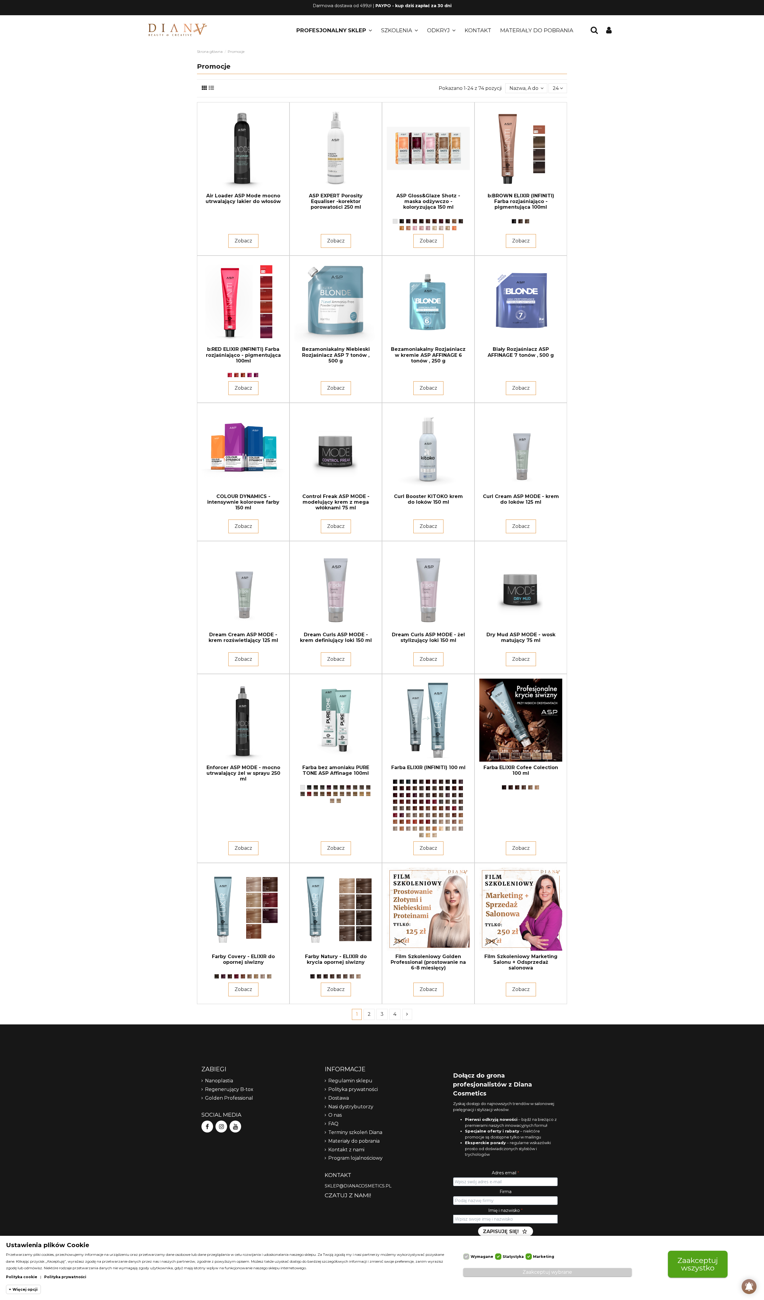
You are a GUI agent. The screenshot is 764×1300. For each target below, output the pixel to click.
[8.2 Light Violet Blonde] (428, 815)
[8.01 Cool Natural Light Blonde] (414, 815)
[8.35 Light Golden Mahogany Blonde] (454, 815)
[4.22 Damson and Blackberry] (460, 781)
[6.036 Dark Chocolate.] (434, 795)
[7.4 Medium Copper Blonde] (421, 808)
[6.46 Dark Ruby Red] (414, 801)
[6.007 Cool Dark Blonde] (361, 787)
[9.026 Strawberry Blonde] (454, 821)
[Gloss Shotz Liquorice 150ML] (401, 221)
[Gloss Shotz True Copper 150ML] (434, 221)
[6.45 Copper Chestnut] (408, 801)
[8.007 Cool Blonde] (342, 794)
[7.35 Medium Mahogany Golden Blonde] (414, 808)
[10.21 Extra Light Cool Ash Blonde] (460, 828)
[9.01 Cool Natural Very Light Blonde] (447, 821)
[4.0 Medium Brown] (315, 787)
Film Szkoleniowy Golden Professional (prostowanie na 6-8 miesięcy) (428, 962)
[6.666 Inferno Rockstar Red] (434, 801)
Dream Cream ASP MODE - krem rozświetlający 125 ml (243, 637)
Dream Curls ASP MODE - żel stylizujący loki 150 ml (428, 637)
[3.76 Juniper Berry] (434, 781)
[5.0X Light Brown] (332, 976)
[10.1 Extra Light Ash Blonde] (447, 828)
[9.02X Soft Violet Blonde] (262, 976)
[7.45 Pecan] (441, 808)
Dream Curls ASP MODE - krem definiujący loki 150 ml (336, 637)
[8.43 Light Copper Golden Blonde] (395, 821)
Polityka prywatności (353, 1089)
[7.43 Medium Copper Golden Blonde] (428, 808)
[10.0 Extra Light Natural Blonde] (441, 828)
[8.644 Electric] (428, 821)
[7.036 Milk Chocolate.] (460, 801)
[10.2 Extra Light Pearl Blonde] (454, 828)
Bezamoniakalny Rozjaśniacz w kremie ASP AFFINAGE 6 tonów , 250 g (428, 354)
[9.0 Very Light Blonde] (441, 821)
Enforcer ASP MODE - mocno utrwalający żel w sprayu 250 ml (243, 773)
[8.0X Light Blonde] (351, 976)
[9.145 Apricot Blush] (401, 828)
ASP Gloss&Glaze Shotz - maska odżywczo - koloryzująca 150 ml (428, 201)
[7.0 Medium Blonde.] (447, 801)
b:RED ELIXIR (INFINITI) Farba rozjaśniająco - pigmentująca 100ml (243, 354)
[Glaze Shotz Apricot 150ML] (454, 228)
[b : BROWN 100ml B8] (527, 221)
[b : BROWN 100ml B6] (520, 221)
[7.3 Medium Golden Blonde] (408, 808)
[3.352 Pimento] (428, 781)
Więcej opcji (25, 1289)
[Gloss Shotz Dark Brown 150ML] (447, 221)
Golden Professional (229, 1098)
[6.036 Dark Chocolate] (368, 787)
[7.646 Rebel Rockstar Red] (454, 808)
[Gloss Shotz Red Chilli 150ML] (441, 221)
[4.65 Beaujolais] (328, 787)
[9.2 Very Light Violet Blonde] (332, 800)
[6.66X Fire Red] (236, 976)
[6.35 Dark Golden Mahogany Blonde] (395, 801)
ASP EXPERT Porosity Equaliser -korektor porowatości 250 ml (336, 201)
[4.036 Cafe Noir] (454, 781)
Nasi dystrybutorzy (350, 1107)
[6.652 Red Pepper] (421, 801)
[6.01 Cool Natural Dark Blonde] (428, 795)
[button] (334, 30)
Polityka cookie (21, 1277)
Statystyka (513, 1256)
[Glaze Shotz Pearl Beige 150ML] (434, 228)
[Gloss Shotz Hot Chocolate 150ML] (421, 221)
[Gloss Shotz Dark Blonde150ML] (454, 221)
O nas (335, 1115)
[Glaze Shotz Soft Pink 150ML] (414, 228)
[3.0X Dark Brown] (319, 976)
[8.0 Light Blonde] (335, 794)
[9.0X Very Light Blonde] (358, 976)
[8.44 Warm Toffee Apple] (408, 821)
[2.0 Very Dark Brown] (414, 781)
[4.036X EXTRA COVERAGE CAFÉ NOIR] (216, 976)
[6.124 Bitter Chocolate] (302, 794)
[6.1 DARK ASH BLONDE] (441, 795)
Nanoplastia (219, 1081)
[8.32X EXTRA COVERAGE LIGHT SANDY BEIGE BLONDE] (256, 976)
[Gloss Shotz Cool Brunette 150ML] (460, 221)
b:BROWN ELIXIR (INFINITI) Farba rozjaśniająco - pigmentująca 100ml (521, 201)
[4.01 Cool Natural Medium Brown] (447, 781)
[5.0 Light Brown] (335, 787)
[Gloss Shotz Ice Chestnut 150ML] (428, 221)
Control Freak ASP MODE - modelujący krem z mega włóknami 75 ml (335, 502)
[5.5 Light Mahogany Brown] (395, 795)
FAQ (333, 1124)
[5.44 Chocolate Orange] (460, 788)
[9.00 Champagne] (361, 794)
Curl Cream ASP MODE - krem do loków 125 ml (521, 499)
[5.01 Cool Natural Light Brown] (421, 788)
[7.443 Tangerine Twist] (434, 808)
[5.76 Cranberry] (414, 795)
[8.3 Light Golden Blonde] (441, 815)
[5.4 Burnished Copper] (348, 787)
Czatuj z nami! (348, 1195)
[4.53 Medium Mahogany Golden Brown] (401, 788)
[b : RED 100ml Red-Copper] (236, 375)
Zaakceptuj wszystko (697, 1264)
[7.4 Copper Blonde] (328, 794)
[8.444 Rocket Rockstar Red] (414, 821)
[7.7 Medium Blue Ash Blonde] (460, 808)
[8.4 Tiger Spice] (460, 815)
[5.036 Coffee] (342, 787)
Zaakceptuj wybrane (547, 1272)
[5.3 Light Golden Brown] (447, 788)
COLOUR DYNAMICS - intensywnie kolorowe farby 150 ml (243, 502)
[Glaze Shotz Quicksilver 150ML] (441, 228)
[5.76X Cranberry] (223, 976)
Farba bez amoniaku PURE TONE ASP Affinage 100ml (335, 770)
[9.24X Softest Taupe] (269, 976)
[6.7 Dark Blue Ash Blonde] (441, 801)
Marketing (543, 1256)
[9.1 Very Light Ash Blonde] (395, 828)
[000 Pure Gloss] (302, 787)
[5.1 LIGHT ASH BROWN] (434, 788)
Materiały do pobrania (354, 1141)
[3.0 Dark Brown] (421, 781)
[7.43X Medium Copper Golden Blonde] (243, 976)
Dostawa (338, 1098)
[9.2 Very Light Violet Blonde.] (408, 828)
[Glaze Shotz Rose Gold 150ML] (408, 228)
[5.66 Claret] (408, 795)
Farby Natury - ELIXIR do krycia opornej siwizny (336, 959)
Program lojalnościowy (355, 1158)
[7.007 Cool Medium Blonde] (315, 794)
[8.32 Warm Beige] (355, 794)
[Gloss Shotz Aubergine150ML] (408, 221)
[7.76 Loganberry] (401, 815)
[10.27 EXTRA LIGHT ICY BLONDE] (421, 835)
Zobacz (243, 241)
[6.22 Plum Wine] (447, 795)
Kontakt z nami (346, 1150)
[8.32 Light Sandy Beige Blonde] (447, 815)
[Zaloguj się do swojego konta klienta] (609, 30)
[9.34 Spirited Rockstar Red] (434, 828)
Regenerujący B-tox (229, 1089)
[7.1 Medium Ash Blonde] (395, 808)
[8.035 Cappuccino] (421, 815)
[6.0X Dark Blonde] (338, 976)
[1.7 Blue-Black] (408, 781)
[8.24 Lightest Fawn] (434, 815)
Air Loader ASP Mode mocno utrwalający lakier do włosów (243, 198)
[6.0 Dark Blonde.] (421, 795)
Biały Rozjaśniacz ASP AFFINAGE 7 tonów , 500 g (521, 352)
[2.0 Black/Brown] (309, 787)
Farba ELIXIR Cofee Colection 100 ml (520, 770)
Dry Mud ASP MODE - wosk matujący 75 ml (520, 637)
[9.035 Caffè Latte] (368, 794)
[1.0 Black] (395, 781)
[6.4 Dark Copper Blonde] (401, 801)
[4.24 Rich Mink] (395, 788)
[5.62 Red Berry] (401, 795)
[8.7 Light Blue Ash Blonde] (434, 821)
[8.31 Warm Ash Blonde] (348, 794)
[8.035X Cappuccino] (249, 976)
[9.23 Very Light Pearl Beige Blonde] (414, 828)
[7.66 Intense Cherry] (395, 815)
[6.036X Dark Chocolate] (229, 976)
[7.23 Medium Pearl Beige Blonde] (401, 808)
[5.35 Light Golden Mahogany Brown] (454, 788)
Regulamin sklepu (350, 1081)
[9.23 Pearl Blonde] (338, 800)
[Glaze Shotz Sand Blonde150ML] (447, 228)
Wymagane (482, 1256)
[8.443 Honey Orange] (401, 821)
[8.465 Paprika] (421, 821)
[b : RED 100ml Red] (229, 375)
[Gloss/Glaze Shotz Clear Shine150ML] (395, 221)
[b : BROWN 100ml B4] (514, 221)
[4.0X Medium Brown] (325, 976)
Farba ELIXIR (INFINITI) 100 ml (428, 767)
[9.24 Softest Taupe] (421, 828)
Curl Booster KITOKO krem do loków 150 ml (428, 499)
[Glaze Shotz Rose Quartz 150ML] (421, 228)
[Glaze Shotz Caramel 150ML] (401, 228)
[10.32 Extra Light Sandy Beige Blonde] (434, 835)
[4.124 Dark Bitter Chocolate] (322, 787)
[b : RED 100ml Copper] (243, 375)
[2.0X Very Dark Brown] (312, 976)
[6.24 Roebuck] (454, 795)
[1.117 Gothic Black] (401, 781)
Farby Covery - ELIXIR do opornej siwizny (243, 959)
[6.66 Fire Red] (428, 801)
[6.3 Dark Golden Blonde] (460, 795)
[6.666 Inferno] (309, 794)
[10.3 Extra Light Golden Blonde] (428, 835)
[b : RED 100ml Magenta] (256, 375)
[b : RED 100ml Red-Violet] (249, 375)
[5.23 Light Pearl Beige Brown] (441, 788)
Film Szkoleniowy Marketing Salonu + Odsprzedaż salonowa (520, 962)
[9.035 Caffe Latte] (460, 821)
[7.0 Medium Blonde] (322, 794)
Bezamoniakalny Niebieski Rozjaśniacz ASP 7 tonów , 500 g (336, 354)
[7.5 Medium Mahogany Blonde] (447, 808)
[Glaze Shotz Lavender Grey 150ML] (428, 228)
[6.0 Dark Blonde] (355, 787)
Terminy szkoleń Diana (355, 1132)
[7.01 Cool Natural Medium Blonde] (454, 801)
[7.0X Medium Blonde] (345, 976)
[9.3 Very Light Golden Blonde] (428, 828)
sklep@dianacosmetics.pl (358, 1186)
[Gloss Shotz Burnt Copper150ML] (414, 221)
